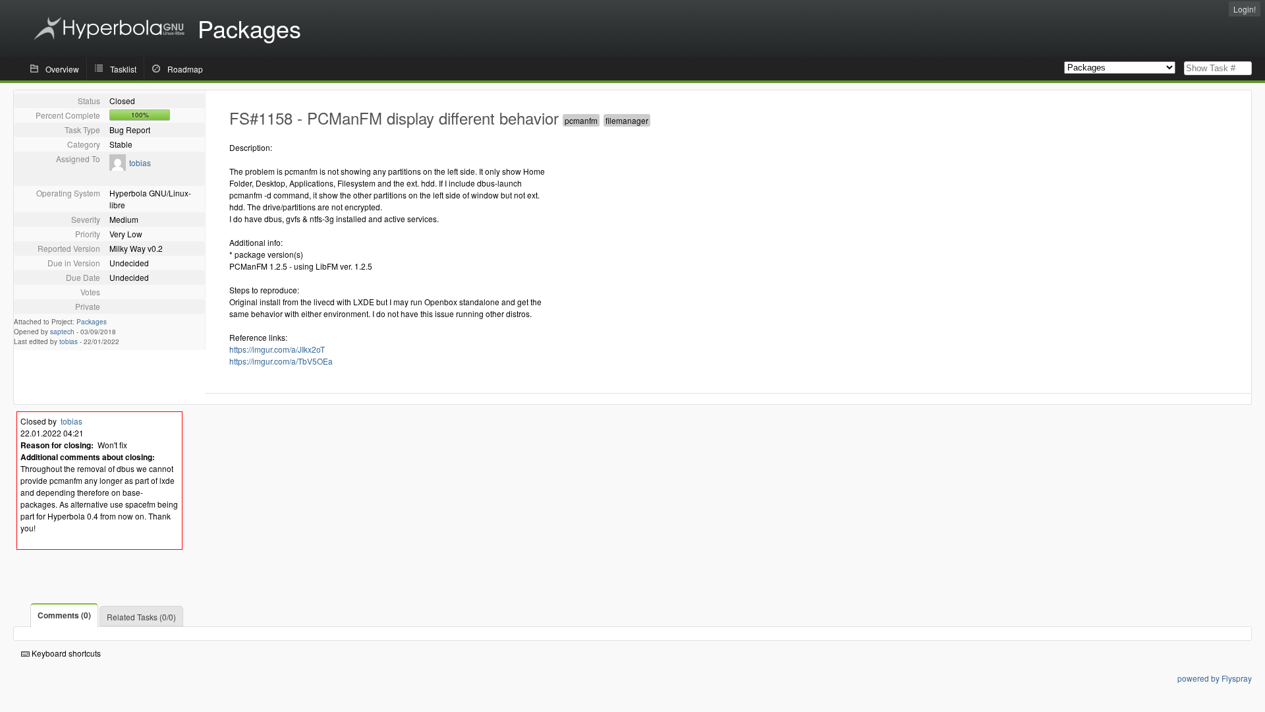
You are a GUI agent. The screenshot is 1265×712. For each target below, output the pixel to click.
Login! (1244, 9)
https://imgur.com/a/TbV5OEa (281, 361)
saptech (62, 331)
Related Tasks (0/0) (141, 616)
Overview (62, 68)
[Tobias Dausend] (117, 167)
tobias (140, 162)
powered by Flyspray (1214, 678)
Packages (91, 321)
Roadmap (185, 68)
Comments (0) (64, 615)
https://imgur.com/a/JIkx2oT (277, 349)
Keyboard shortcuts (65, 653)
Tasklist (123, 68)
